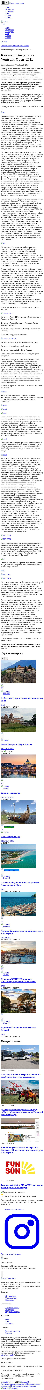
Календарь (9, 11)
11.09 (3, 705)
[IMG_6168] (6, 578)
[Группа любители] (8, 338)
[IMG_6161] (6, 574)
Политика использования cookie (23, 1386)
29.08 (7, 749)
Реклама (8, 1333)
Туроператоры (10, 1298)
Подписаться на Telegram (14, 1209)
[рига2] (4, 409)
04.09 (12, 841)
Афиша (8, 17)
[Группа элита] (7, 313)
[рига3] (4, 392)
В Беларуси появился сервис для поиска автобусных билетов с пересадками (20, 1075)
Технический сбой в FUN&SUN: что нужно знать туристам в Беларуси (22, 1186)
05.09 (7, 797)
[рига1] (4, 439)
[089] (3, 112)
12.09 (12, 797)
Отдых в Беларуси (12, 1312)
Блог (7, 13)
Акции (8, 15)
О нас (7, 1319)
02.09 (3, 841)
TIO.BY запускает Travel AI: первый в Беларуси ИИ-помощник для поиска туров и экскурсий (22, 1150)
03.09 (7, 841)
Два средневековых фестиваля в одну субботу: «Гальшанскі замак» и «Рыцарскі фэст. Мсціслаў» (22, 1112)
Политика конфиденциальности (13, 1384)
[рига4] (4, 413)
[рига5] (4, 455)
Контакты (9, 1323)
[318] (3, 243)
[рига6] (4, 405)
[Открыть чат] (2, 1273)
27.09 (3, 986)
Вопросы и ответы (12, 1331)
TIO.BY (5, 1382)
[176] (3, 559)
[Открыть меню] (5, 3)
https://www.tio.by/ (8, 1355)
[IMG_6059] (6, 535)
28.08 (3, 749)
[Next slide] (6, 658)
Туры (7, 7)
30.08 (12, 749)
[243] (3, 571)
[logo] (16, 3)
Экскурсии (9, 9)
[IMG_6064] (6, 539)
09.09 (7, 938)
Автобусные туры (12, 1308)
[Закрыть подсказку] (2, 1256)
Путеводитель (10, 1296)
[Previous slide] (2, 658)
